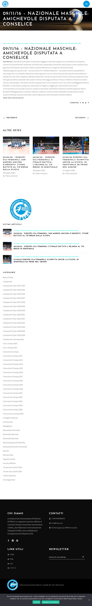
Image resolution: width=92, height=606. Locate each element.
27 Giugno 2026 (68, 170)
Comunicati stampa (21, 43)
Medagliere (7, 426)
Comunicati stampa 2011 (12, 356)
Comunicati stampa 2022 (12, 397)
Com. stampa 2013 (10, 347)
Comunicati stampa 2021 (12, 393)
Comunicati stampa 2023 (12, 401)
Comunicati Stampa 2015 (13, 368)
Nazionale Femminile (71, 230)
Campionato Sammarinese (13, 339)
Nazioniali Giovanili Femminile (15, 447)
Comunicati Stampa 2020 (13, 389)
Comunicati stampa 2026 (47, 230)
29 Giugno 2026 (9, 173)
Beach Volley (8, 277)
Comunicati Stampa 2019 (13, 385)
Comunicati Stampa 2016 (37, 43)
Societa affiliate (9, 463)
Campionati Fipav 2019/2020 (14, 310)
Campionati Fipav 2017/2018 (14, 302)
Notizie (6, 451)
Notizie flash (8, 455)
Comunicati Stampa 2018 (13, 380)
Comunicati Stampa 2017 (13, 376)
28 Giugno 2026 (39, 170)
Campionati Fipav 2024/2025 (14, 331)
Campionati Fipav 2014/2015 (14, 290)
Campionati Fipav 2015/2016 (14, 294)
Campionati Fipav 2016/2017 (14, 298)
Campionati (7, 281)
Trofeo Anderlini (9, 475)
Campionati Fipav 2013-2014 (14, 285)
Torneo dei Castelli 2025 (12, 471)
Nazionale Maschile (61, 43)
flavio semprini (12, 176)
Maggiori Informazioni (50, 602)
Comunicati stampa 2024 (12, 405)
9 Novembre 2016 (9, 43)
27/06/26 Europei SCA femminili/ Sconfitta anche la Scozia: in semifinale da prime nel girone (76, 162)
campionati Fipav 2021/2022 (14, 319)
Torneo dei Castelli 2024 (12, 467)
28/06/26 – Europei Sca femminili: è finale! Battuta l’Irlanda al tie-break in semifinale (45, 162)
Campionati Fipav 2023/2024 (14, 327)
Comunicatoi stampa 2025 (47, 243)
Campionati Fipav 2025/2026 (14, 335)
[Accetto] (89, 600)
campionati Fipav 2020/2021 (14, 314)
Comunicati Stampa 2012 (13, 360)
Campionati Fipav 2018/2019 (14, 306)
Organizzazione (9, 459)
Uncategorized (9, 480)
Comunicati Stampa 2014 (13, 364)
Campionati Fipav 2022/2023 (14, 323)
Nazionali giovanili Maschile (14, 442)
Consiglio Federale (10, 418)
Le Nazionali (50, 43)
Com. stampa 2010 (10, 343)
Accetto (36, 602)
